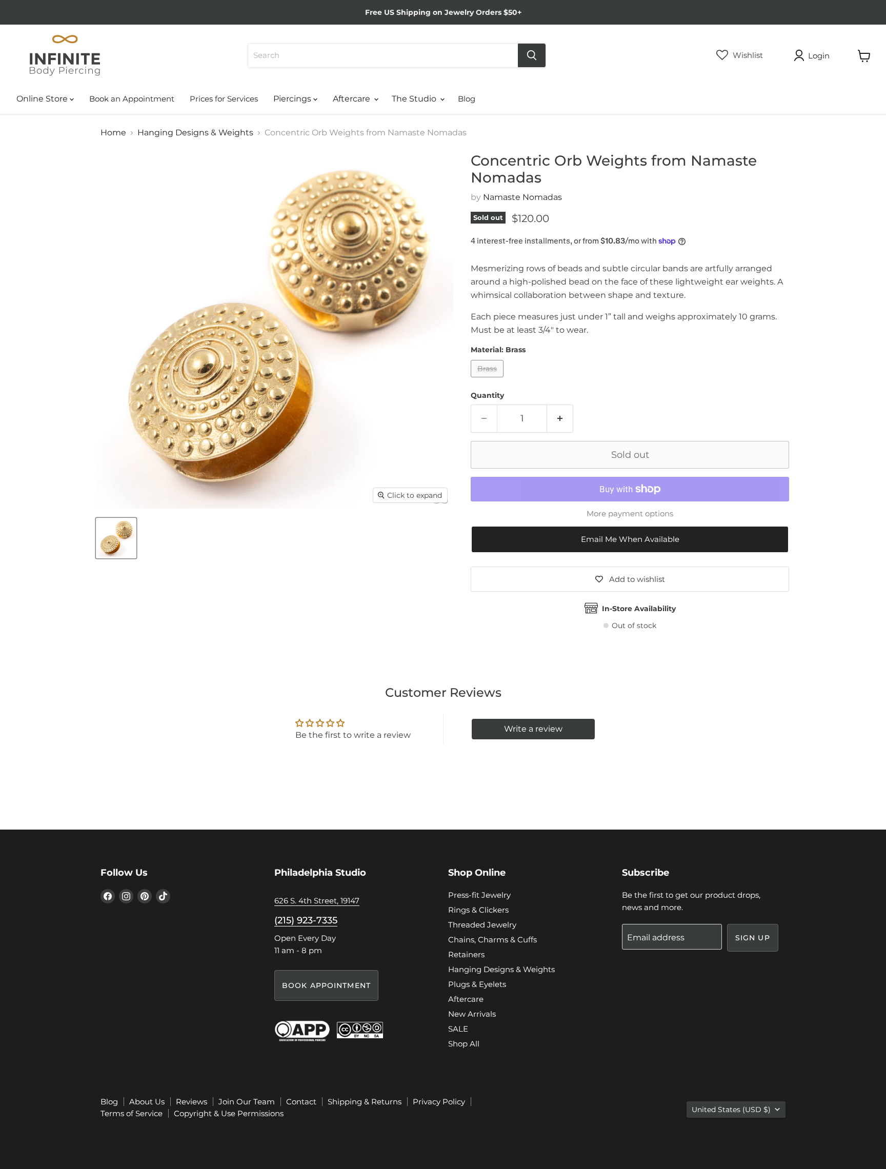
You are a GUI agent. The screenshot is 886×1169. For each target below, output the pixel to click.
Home (113, 132)
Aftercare (352, 99)
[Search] (532, 55)
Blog (466, 99)
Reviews (191, 1101)
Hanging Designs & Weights (195, 132)
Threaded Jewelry (482, 925)
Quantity (487, 395)
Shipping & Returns (364, 1101)
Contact (301, 1101)
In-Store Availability (639, 608)
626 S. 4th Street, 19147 (316, 900)
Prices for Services (224, 99)
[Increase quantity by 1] (560, 419)
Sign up (752, 937)
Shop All (463, 1044)
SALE (458, 1029)
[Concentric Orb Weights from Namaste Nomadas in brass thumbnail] (116, 538)
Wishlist (747, 55)
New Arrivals (472, 1014)
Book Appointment (326, 985)
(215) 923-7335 (305, 920)
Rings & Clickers (478, 910)
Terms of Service (131, 1113)
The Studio (415, 99)
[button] (630, 540)
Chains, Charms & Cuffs (492, 939)
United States (731, 1109)
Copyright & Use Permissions (229, 1113)
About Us (147, 1101)
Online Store (43, 99)
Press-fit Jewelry (479, 895)
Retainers (466, 954)
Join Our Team (246, 1101)
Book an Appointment (131, 99)
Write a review (533, 729)
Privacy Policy (439, 1101)
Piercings (293, 99)
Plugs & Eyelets (477, 984)
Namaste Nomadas (522, 197)
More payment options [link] (630, 513)
